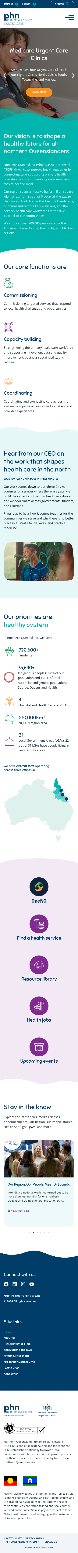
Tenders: (8, 4)
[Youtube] (31, 1284)
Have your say (13, 1538)
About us (9, 1338)
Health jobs (39, 1020)
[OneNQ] (39, 886)
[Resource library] (39, 964)
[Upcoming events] (39, 1046)
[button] (5, 75)
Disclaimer (51, 1541)
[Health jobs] (39, 1005)
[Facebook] (6, 1284)
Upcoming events (39, 1061)
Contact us (11, 1374)
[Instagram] (23, 1284)
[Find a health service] (39, 923)
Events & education (16, 1356)
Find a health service (39, 938)
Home (7, 1331)
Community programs (18, 1350)
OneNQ (39, 900)
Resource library (39, 979)
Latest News (11, 1368)
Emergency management (19, 1362)
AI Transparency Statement (23, 1541)
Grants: (26, 4)
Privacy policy (34, 1538)
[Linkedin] (14, 1284)
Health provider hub (17, 1344)
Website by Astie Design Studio (39, 1547)
